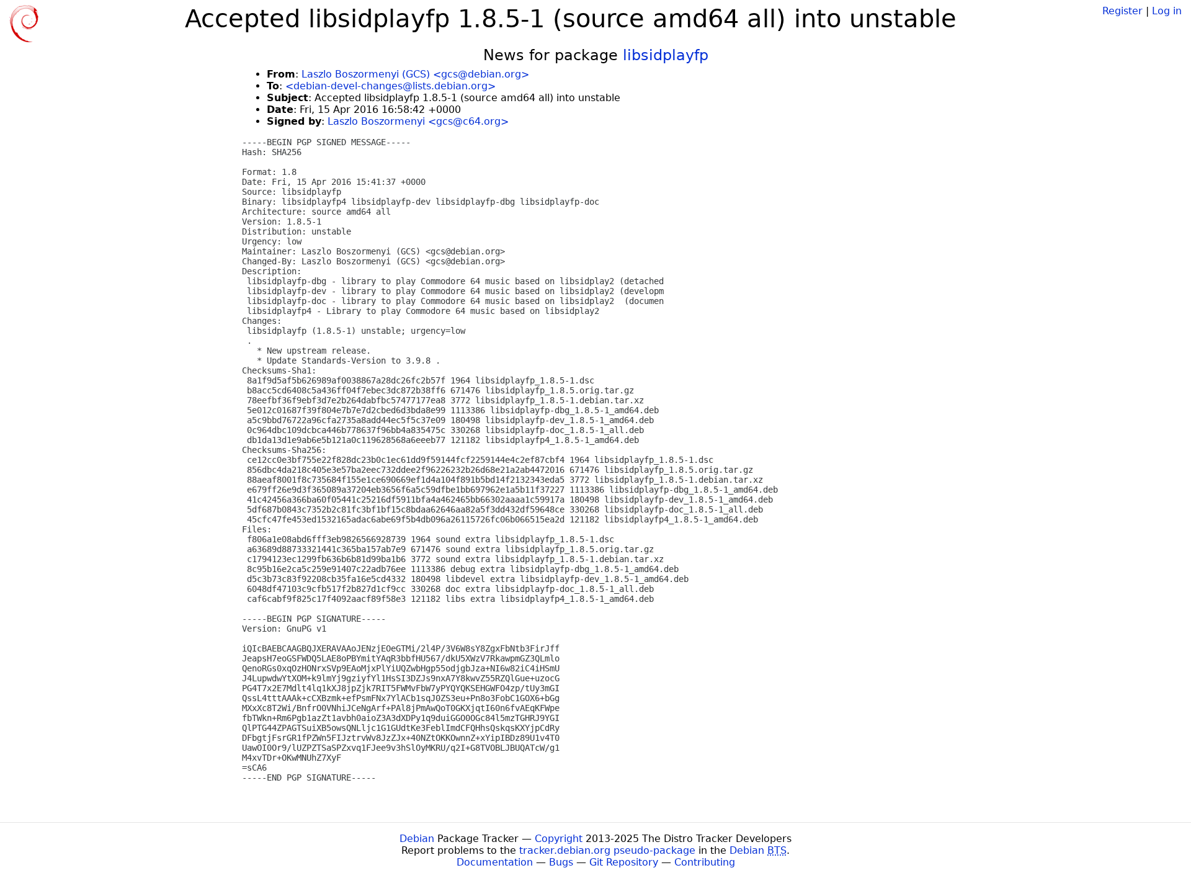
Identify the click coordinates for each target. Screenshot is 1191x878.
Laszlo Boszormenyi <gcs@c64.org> (418, 121)
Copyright (558, 838)
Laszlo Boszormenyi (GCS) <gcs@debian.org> (415, 74)
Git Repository (623, 862)
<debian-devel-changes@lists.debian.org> (390, 86)
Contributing (704, 862)
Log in (1167, 11)
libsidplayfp (665, 55)
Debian (416, 838)
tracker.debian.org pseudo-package (607, 850)
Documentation (495, 862)
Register (1122, 11)
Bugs (561, 862)
